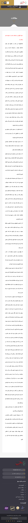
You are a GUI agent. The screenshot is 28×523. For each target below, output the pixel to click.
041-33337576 (18, 477)
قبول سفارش (21, 499)
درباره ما (22, 492)
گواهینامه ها (21, 485)
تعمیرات (22, 494)
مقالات (22, 490)
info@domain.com (17, 469)
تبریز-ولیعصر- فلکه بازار (16, 473)
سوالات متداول (21, 487)
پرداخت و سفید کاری (20, 497)
